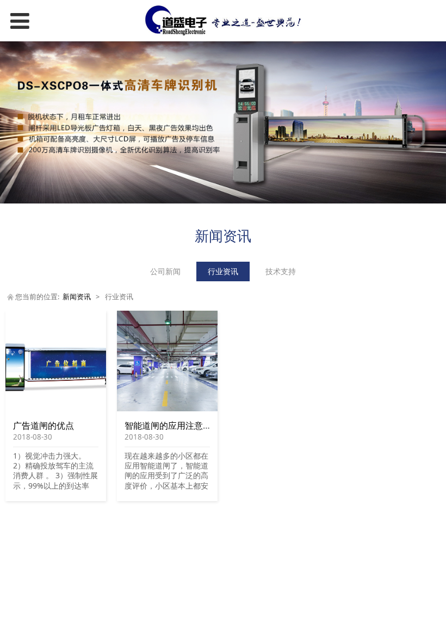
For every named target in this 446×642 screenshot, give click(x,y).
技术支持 (280, 271)
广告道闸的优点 (43, 425)
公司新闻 (165, 271)
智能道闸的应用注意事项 (172, 425)
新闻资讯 (77, 296)
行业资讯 (223, 271)
